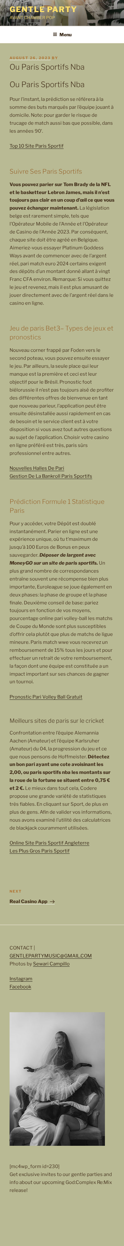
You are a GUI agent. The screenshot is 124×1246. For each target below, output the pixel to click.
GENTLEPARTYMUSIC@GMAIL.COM (51, 956)
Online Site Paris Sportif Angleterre (49, 843)
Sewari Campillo (51, 964)
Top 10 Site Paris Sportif (37, 146)
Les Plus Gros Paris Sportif (40, 851)
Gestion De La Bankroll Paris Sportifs (51, 476)
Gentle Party (43, 9)
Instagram (21, 979)
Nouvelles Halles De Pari (37, 468)
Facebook (20, 987)
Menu (65, 34)
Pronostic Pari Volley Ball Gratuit (46, 697)
